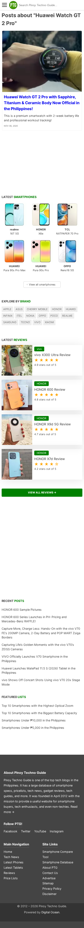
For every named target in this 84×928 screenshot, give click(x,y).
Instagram (57, 831)
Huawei (71, 309)
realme (67, 315)
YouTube (40, 831)
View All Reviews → (42, 492)
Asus (19, 309)
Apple (7, 309)
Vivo (37, 322)
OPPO (42, 315)
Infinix (7, 315)
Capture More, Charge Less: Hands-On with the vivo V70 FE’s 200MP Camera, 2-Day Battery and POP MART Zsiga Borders (41, 633)
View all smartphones (40, 284)
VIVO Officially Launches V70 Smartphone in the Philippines (35, 659)
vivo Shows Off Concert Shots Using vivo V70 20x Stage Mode (41, 682)
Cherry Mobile (37, 309)
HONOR (57, 309)
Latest (19, 197)
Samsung (10, 322)
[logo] (13, 5)
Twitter (25, 831)
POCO (54, 315)
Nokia (30, 315)
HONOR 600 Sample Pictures (22, 609)
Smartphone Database (57, 862)
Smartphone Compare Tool (57, 854)
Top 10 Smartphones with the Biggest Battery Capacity (39, 713)
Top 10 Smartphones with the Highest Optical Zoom (37, 705)
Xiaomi (49, 322)
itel (19, 315)
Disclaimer (49, 894)
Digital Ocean (50, 912)
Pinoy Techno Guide (30, 773)
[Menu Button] (4, 5)
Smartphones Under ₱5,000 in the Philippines (33, 727)
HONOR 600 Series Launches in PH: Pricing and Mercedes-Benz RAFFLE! (34, 619)
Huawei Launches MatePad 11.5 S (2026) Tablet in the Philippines (38, 671)
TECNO (25, 322)
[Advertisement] (42, 550)
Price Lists (11, 878)
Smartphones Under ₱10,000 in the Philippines (34, 720)
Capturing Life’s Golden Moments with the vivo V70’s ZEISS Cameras (38, 647)
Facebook (10, 831)
